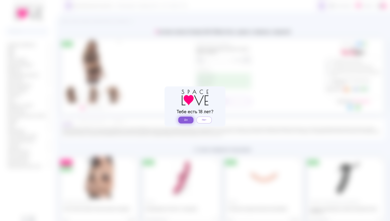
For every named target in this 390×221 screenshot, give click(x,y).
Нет (204, 120)
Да (186, 120)
